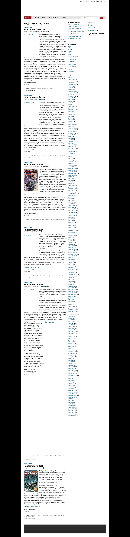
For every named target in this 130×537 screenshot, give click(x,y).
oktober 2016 (71, 252)
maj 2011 (70, 361)
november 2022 (72, 129)
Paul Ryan (44, 88)
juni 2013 (70, 319)
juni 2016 (70, 259)
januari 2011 (71, 368)
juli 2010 (70, 378)
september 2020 (72, 173)
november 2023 (72, 109)
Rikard (37, 31)
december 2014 (72, 289)
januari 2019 (71, 207)
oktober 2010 (71, 373)
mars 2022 (71, 143)
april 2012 (70, 343)
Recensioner (28, 27)
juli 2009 (70, 398)
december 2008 (72, 410)
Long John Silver (45, 455)
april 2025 (70, 87)
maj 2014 (70, 301)
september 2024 (72, 96)
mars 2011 (70, 365)
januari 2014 (71, 308)
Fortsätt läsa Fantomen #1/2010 (32, 506)
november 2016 (72, 251)
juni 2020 (70, 178)
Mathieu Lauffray (53, 455)
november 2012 (72, 331)
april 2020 (70, 182)
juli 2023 (70, 116)
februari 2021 (71, 165)
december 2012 (72, 330)
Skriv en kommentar (30, 90)
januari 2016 (71, 267)
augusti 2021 (71, 155)
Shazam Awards (72, 64)
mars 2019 (71, 203)
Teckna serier (71, 71)
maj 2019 (70, 200)
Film (69, 47)
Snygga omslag (72, 66)
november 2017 (72, 230)
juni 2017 (70, 239)
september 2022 (72, 133)
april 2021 (70, 161)
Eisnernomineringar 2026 (74, 28)
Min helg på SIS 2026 (73, 24)
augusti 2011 (71, 356)
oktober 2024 (71, 94)
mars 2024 (71, 104)
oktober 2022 (71, 131)
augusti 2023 (71, 114)
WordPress (37, 528)
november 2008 (72, 412)
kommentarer (45, 31)
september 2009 (72, 395)
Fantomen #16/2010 (34, 29)
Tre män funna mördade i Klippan (76, 40)
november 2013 (72, 311)
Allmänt (70, 46)
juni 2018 (70, 219)
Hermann (55, 219)
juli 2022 (70, 136)
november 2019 (72, 190)
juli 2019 (70, 197)
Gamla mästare (72, 33)
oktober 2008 (71, 414)
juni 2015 (70, 279)
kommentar (43, 99)
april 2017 (70, 242)
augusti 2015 (71, 276)
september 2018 (72, 214)
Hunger (70, 35)
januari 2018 (71, 227)
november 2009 (72, 392)
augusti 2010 (71, 377)
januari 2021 (71, 166)
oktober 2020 (71, 171)
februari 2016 (71, 266)
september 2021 (72, 153)
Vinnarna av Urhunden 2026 (75, 26)
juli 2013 (70, 318)
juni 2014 (70, 299)
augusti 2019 (71, 195)
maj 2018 (70, 220)
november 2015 (72, 271)
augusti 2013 (71, 316)
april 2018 (70, 222)
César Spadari (40, 275)
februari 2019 (71, 205)
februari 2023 (71, 124)
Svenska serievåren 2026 (74, 36)
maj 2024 (70, 101)
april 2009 (70, 404)
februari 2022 (71, 145)
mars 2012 (71, 345)
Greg (51, 219)
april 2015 (70, 282)
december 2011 (72, 350)
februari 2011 (71, 367)
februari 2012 (71, 346)
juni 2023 (70, 118)
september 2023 (72, 113)
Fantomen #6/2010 (33, 229)
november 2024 (72, 92)
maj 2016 (70, 261)
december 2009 (72, 390)
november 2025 (72, 81)
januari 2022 (71, 146)
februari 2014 (71, 306)
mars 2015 (71, 284)
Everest (70, 30)
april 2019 (70, 202)
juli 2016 (70, 257)
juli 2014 (70, 298)
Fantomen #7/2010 (33, 164)
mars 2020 (71, 183)
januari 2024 (71, 108)
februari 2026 (71, 79)
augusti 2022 (71, 134)
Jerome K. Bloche (50, 155)
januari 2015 (71, 288)
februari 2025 (71, 91)
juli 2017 (70, 237)
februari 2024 (71, 106)
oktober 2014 (71, 293)
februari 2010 (71, 387)
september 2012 (72, 335)
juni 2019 (70, 198)
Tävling (70, 69)
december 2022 (72, 128)
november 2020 (72, 170)
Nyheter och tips (72, 59)
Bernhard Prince (33, 219)
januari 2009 (71, 409)
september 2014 (72, 294)
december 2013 (72, 309)
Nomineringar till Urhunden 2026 (76, 31)
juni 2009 (70, 400)
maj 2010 (70, 382)
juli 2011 (70, 358)
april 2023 (70, 121)
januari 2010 (71, 388)
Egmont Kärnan (33, 88)
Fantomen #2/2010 (33, 284)
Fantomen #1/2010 (33, 466)
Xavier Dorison (31, 457)
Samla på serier (72, 63)
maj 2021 (70, 160)
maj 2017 (70, 240)
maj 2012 (70, 341)
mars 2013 (71, 324)
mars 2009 (71, 405)
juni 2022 (70, 138)
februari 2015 (71, 286)
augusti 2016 (71, 256)
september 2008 (72, 415)
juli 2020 (70, 177)
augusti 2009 (71, 397)
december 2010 (72, 370)
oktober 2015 (71, 272)
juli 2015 (70, 277)
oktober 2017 (71, 232)
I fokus (70, 51)
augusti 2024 (71, 97)
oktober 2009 (71, 393)
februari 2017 (71, 245)
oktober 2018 (71, 212)
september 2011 (72, 355)
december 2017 (72, 229)
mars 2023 (71, 123)
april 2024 (70, 103)
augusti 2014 (71, 296)
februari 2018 (71, 225)
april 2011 (70, 363)
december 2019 (72, 188)
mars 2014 (71, 304)
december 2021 (72, 148)
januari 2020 (71, 187)
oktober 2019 (71, 192)
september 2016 (72, 254)
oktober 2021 (71, 151)
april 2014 (70, 303)
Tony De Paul (50, 88)
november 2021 (72, 150)
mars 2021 (71, 163)
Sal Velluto (59, 219)
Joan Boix (57, 155)
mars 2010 (71, 385)
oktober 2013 (71, 313)
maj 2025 (70, 86)
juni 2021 (70, 158)
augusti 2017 (71, 235)
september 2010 (72, 375)
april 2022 (70, 141)
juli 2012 (70, 338)
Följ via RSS (82, 1)
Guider (70, 49)
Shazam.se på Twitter (90, 1)
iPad (69, 54)
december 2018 (72, 208)
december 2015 (72, 269)
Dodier (32, 155)
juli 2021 (70, 156)
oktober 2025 (71, 82)
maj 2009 (70, 402)
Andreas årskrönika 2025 (74, 38)
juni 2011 (70, 360)
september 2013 (72, 314)
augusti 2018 (71, 215)
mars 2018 (71, 224)
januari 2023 (71, 126)
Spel (69, 68)
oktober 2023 (71, 111)
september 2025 (72, 84)
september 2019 (72, 193)
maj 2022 (70, 140)
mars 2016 (71, 264)
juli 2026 (70, 77)
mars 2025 (71, 89)
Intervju (70, 53)
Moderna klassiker (72, 58)
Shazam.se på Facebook (101, 1)
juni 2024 (70, 99)
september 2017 (72, 234)
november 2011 (72, 351)
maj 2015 (70, 281)
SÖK (101, 17)
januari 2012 (71, 348)
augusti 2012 (71, 336)
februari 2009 (71, 407)
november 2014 (72, 291)
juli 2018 (70, 217)
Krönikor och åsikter (73, 56)
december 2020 (72, 168)
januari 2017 (71, 247)
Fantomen (39, 88)
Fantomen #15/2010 (34, 97)
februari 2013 (71, 326)
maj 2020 (70, 180)
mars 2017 (71, 244)
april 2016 (70, 262)
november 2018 (72, 210)
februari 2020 (71, 185)
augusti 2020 (71, 175)
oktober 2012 (71, 333)
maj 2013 (70, 321)
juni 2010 (70, 380)
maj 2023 (70, 119)
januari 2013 (71, 328)
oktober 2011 (71, 353)
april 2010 (70, 383)
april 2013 (70, 323)
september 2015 (72, 274)
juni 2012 (70, 340)
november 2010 (72, 372)
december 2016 (72, 249)
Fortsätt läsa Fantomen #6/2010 (32, 267)
